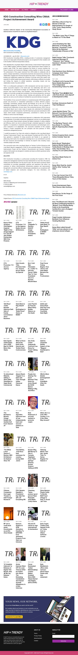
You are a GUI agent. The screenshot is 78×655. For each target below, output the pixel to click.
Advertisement (38, 638)
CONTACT (33, 9)
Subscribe (63, 641)
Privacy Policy (38, 636)
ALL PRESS (25, 9)
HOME (6, 9)
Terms (35, 633)
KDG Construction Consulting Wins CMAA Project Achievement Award (30, 198)
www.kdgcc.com (8, 171)
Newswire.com (25, 56)
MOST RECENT (15, 9)
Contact (36, 640)
